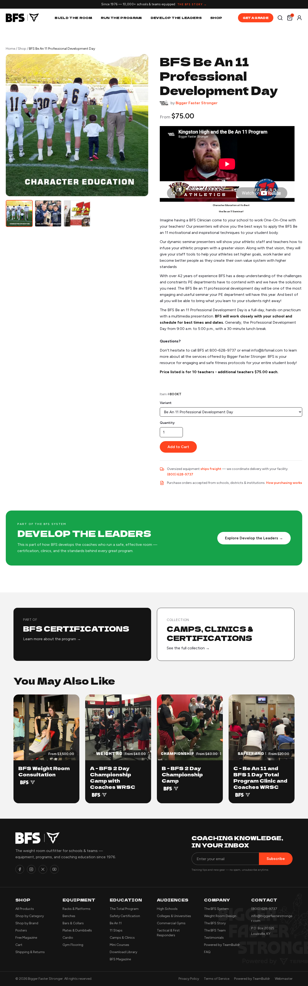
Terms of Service (216, 979)
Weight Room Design (220, 916)
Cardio (68, 938)
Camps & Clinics (122, 938)
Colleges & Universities (174, 916)
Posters (21, 930)
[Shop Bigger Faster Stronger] (164, 103)
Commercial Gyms (171, 923)
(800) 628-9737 (180, 474)
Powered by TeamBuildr (222, 945)
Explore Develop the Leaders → (254, 538)
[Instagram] (31, 869)
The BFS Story (215, 923)
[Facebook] (19, 869)
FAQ (207, 952)
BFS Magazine (120, 959)
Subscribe (276, 858)
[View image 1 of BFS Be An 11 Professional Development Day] (19, 213)
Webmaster (284, 979)
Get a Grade (256, 18)
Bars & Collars (73, 923)
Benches (69, 916)
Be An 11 (116, 923)
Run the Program (121, 17)
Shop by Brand (26, 923)
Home (10, 49)
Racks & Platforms (76, 909)
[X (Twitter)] (42, 869)
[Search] (280, 18)
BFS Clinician (200, 220)
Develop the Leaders (176, 17)
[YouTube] (54, 869)
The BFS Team (215, 930)
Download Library (123, 952)
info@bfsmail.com (267, 350)
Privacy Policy (189, 979)
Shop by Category (29, 916)
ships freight (210, 469)
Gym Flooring (73, 945)
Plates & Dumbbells (77, 930)
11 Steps (116, 930)
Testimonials (214, 938)
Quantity (167, 423)
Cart (18, 945)
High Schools (167, 909)
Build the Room (73, 17)
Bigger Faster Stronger (197, 103)
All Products (24, 909)
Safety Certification (125, 916)
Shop (216, 17)
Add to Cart (178, 446)
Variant (166, 403)
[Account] (299, 18)
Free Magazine (26, 938)
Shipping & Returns (30, 952)
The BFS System (216, 909)
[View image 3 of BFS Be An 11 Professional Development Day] (77, 213)
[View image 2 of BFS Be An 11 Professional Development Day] (48, 213)
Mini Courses (119, 945)
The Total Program (124, 909)
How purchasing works (284, 483)
